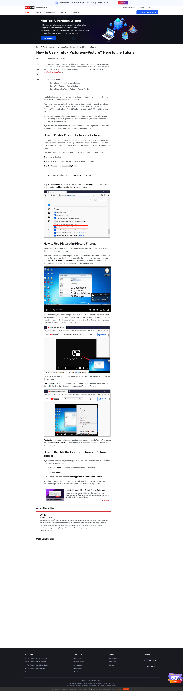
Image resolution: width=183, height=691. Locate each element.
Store (27, 12)
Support (141, 7)
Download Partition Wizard (147, 12)
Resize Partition (78, 658)
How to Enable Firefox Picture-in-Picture (65, 83)
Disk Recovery (77, 668)
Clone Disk (76, 672)
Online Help (112, 661)
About (149, 7)
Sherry (41, 58)
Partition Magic (78, 665)
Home (38, 47)
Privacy (98, 681)
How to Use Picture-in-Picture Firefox (64, 86)
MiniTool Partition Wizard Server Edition (36, 665)
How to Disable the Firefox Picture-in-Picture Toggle (69, 89)
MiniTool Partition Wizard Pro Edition (36, 661)
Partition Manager (49, 47)
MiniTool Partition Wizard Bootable (35, 668)
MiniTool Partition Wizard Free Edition (36, 658)
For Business (51, 12)
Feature (63, 12)
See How (123, 3)
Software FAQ (113, 658)
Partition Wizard (41, 8)
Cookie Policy (116, 689)
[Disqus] (73, 564)
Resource (75, 12)
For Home (37, 12)
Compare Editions (30, 672)
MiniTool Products (128, 7)
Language (150, 666)
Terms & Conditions (88, 681)
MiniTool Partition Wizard (53, 72)
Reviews (111, 665)
